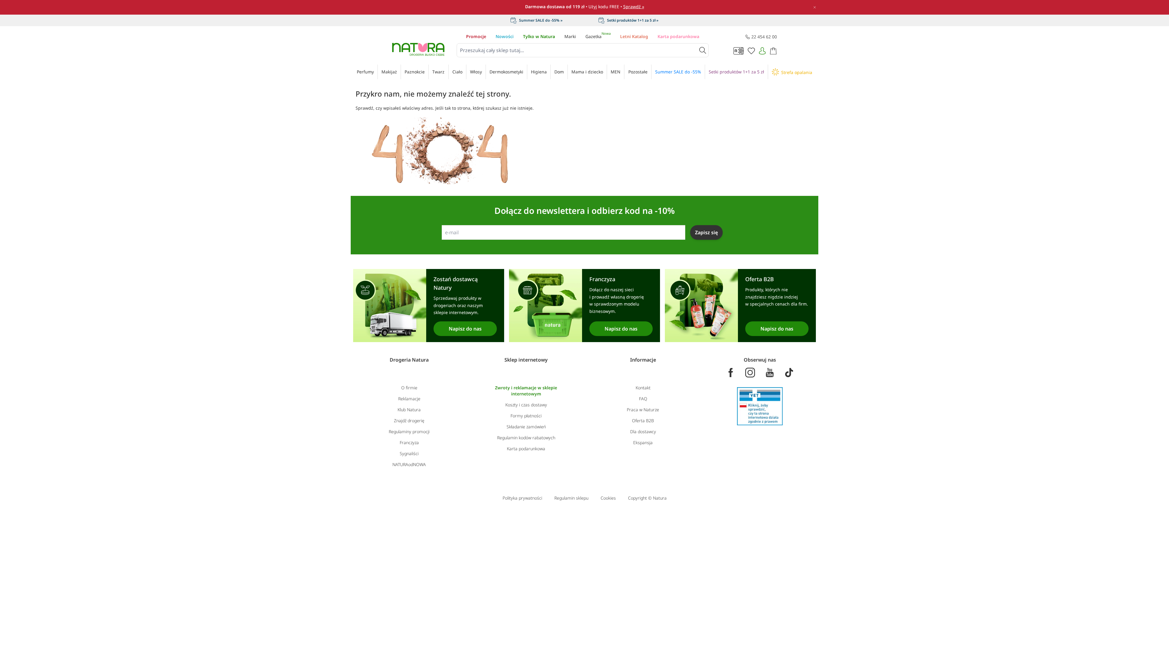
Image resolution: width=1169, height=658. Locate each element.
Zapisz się (706, 232)
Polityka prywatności (522, 498)
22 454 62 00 (764, 37)
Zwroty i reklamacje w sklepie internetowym (526, 391)
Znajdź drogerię (409, 420)
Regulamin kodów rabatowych (526, 437)
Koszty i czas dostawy (526, 405)
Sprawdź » (633, 6)
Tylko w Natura (539, 36)
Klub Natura (409, 409)
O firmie (409, 388)
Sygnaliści (409, 453)
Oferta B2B (643, 420)
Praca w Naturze (643, 409)
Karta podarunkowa (678, 36)
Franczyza (409, 442)
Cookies (608, 498)
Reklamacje (409, 399)
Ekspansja (643, 442)
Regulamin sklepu (571, 498)
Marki (570, 36)
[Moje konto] (762, 51)
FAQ (643, 399)
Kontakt (643, 388)
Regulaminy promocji (409, 431)
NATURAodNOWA (409, 464)
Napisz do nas (465, 328)
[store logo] (418, 49)
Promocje (476, 36)
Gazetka (598, 36)
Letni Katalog (634, 36)
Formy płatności (526, 416)
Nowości (505, 36)
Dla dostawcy (643, 431)
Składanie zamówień (526, 427)
